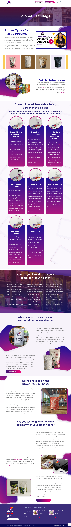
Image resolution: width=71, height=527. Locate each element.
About (25, 516)
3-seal (52, 160)
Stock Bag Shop (27, 511)
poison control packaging (16, 200)
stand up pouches (10, 465)
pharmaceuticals (18, 198)
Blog (25, 513)
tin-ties (42, 87)
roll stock (59, 144)
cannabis (11, 197)
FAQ (25, 518)
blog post (63, 92)
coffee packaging (18, 459)
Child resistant (20, 192)
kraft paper (60, 294)
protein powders (36, 206)
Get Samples (26, 510)
